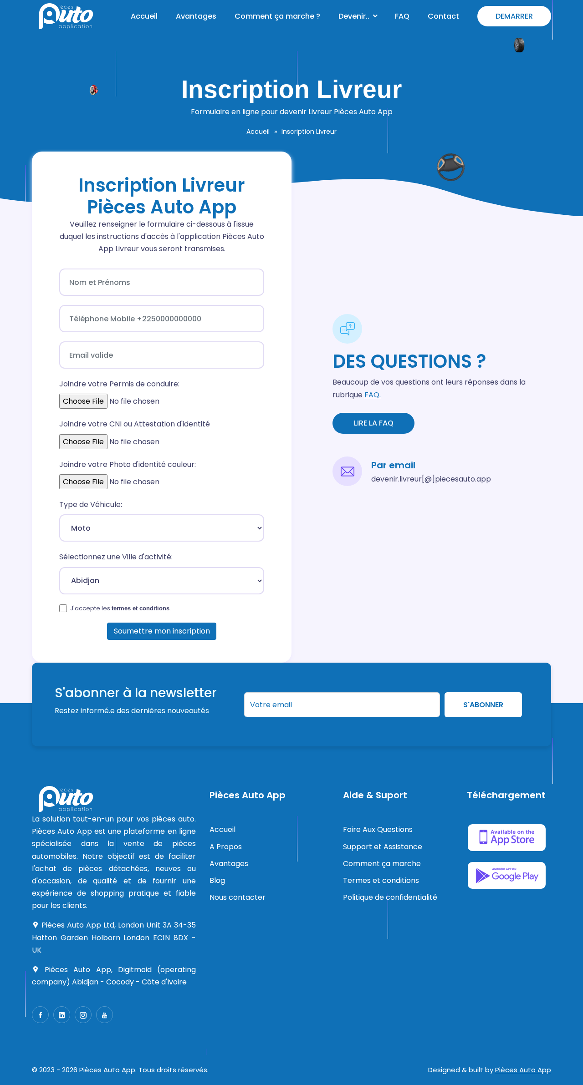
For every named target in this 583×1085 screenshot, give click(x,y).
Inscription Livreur (309, 131)
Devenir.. (353, 16)
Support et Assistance (382, 847)
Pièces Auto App (523, 1070)
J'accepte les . (120, 608)
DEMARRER (514, 16)
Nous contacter (238, 897)
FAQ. (372, 395)
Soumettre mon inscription (162, 631)
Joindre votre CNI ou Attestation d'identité (134, 424)
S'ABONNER (483, 704)
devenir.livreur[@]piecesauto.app (431, 479)
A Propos (226, 847)
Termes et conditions (381, 880)
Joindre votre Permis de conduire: (119, 384)
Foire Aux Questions (378, 829)
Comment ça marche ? (277, 16)
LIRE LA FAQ (374, 423)
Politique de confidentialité (390, 897)
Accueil (144, 16)
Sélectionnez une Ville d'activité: (116, 557)
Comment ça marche (382, 863)
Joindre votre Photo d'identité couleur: (127, 464)
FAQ (402, 16)
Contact (443, 16)
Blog (217, 880)
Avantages (196, 16)
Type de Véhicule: (90, 504)
